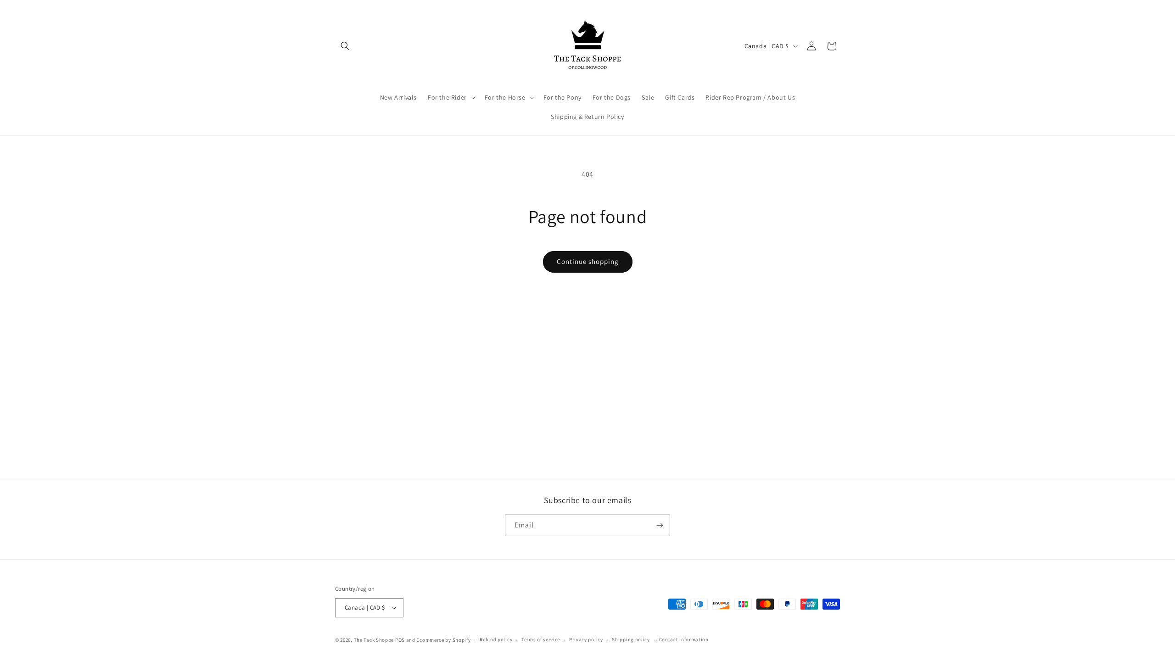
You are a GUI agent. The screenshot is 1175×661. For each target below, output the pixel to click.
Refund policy (496, 639)
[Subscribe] (659, 525)
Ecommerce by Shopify (443, 640)
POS (400, 640)
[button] (345, 46)
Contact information (684, 639)
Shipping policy (631, 639)
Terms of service (540, 639)
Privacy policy (586, 639)
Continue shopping (588, 261)
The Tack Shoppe (374, 640)
